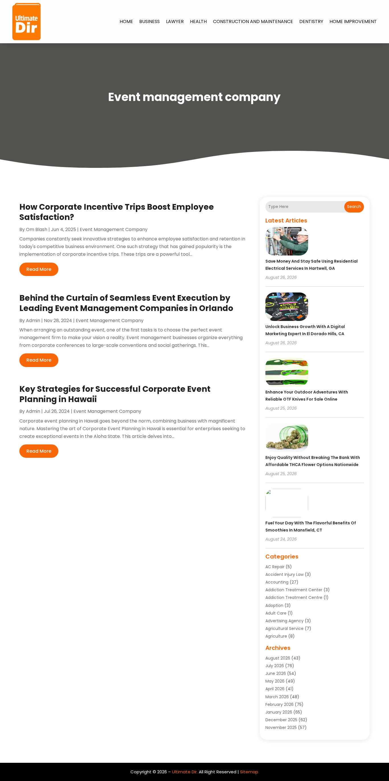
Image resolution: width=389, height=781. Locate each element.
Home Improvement (353, 21)
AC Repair (274, 567)
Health (198, 21)
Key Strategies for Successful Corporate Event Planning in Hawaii (114, 394)
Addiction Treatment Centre (293, 597)
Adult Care (275, 613)
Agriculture (276, 636)
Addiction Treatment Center (293, 590)
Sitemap (249, 772)
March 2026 (277, 697)
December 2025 (281, 720)
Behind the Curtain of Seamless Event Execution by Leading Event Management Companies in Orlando (126, 303)
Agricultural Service (284, 628)
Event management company (114, 229)
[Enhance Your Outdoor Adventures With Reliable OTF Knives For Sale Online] (286, 373)
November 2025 (281, 727)
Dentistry (311, 21)
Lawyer (175, 21)
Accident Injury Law (284, 574)
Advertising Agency (284, 621)
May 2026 (274, 681)
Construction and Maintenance (253, 21)
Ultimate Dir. (185, 772)
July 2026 (274, 666)
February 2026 (279, 704)
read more (38, 269)
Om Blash (36, 229)
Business (149, 21)
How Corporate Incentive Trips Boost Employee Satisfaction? (116, 212)
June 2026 (275, 673)
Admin (33, 320)
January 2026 (278, 712)
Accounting (276, 582)
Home (126, 21)
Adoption (274, 605)
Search (354, 206)
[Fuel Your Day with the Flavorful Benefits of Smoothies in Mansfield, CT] (286, 504)
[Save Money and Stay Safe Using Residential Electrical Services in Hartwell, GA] (286, 242)
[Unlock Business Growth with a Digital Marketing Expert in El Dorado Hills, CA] (286, 307)
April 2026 (274, 689)
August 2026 (277, 658)
